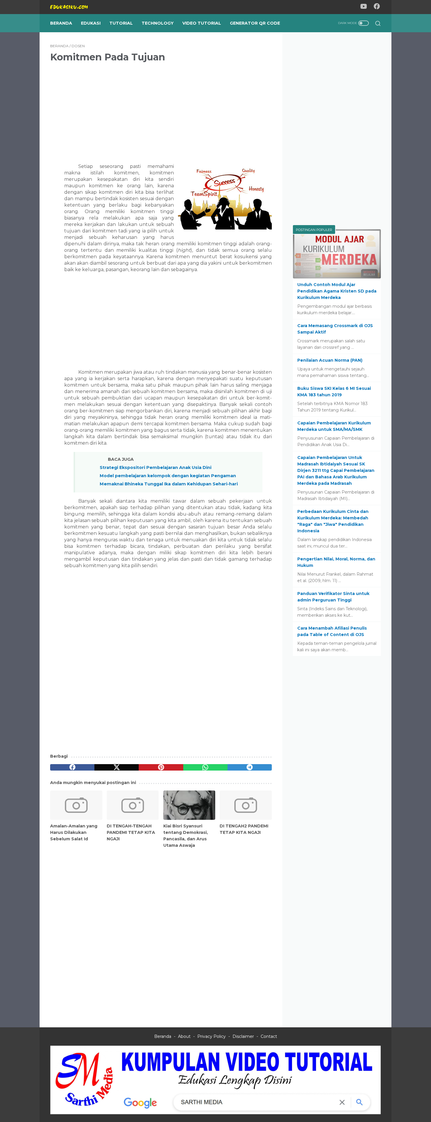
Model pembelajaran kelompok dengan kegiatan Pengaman (168, 475)
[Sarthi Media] (215, 1113)
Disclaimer (243, 1036)
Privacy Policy (211, 1036)
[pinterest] (161, 767)
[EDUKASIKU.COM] (72, 7)
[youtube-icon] (363, 7)
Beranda (61, 23)
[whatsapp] (205, 767)
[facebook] (72, 767)
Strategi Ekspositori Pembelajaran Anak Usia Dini (155, 467)
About (184, 1036)
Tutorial (121, 23)
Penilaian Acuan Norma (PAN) (329, 360)
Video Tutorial (201, 23)
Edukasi (91, 23)
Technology (158, 23)
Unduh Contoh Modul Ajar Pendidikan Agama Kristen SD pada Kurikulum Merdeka (336, 291)
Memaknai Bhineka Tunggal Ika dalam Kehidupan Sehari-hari (169, 484)
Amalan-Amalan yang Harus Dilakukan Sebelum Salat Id (73, 832)
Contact (269, 1036)
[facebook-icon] (377, 7)
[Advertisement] (161, 109)
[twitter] (116, 767)
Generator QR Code (255, 23)
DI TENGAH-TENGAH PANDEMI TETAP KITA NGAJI (131, 832)
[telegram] (250, 767)
